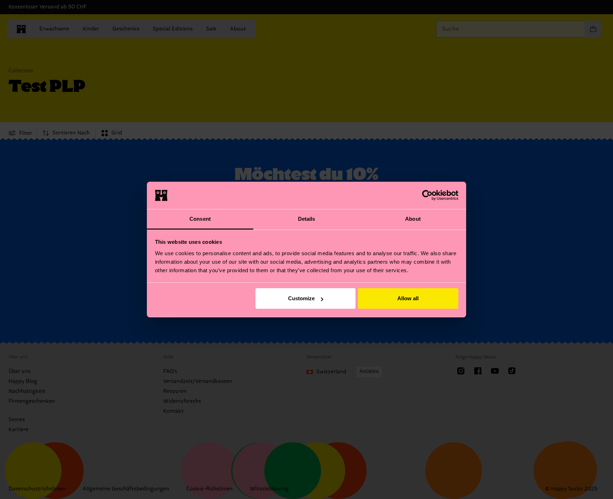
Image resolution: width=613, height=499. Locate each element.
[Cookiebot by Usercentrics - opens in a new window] (427, 195)
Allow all (408, 298)
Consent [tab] (200, 219)
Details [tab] (306, 219)
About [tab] (413, 219)
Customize (301, 298)
